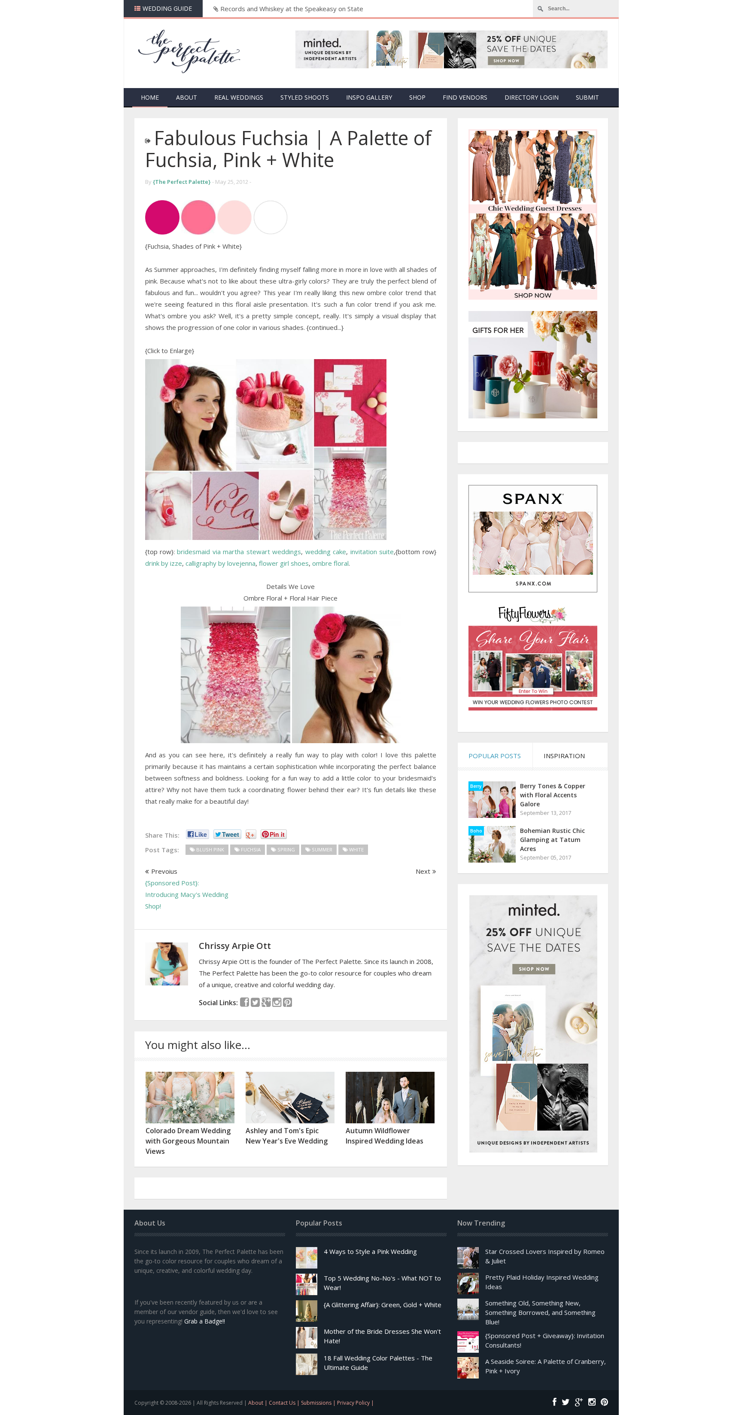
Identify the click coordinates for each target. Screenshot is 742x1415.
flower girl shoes (284, 563)
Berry (475, 786)
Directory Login (532, 97)
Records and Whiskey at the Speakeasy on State (291, 8)
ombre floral (330, 563)
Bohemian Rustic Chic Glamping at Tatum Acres (552, 839)
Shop (417, 97)
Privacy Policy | (355, 1402)
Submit (587, 97)
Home (150, 97)
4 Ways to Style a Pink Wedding (370, 1251)
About (186, 97)
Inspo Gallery (369, 97)
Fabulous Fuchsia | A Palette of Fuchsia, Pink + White (288, 149)
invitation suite (372, 551)
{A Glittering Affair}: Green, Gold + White (382, 1304)
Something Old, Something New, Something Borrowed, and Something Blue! (540, 1312)
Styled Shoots (304, 97)
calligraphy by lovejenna (220, 563)
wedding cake (325, 551)
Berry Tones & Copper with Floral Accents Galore (552, 795)
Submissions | (319, 1402)
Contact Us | (285, 1402)
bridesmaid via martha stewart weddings (239, 551)
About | (258, 1402)
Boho (476, 831)
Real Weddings (238, 97)
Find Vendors (465, 97)
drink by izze (163, 563)
